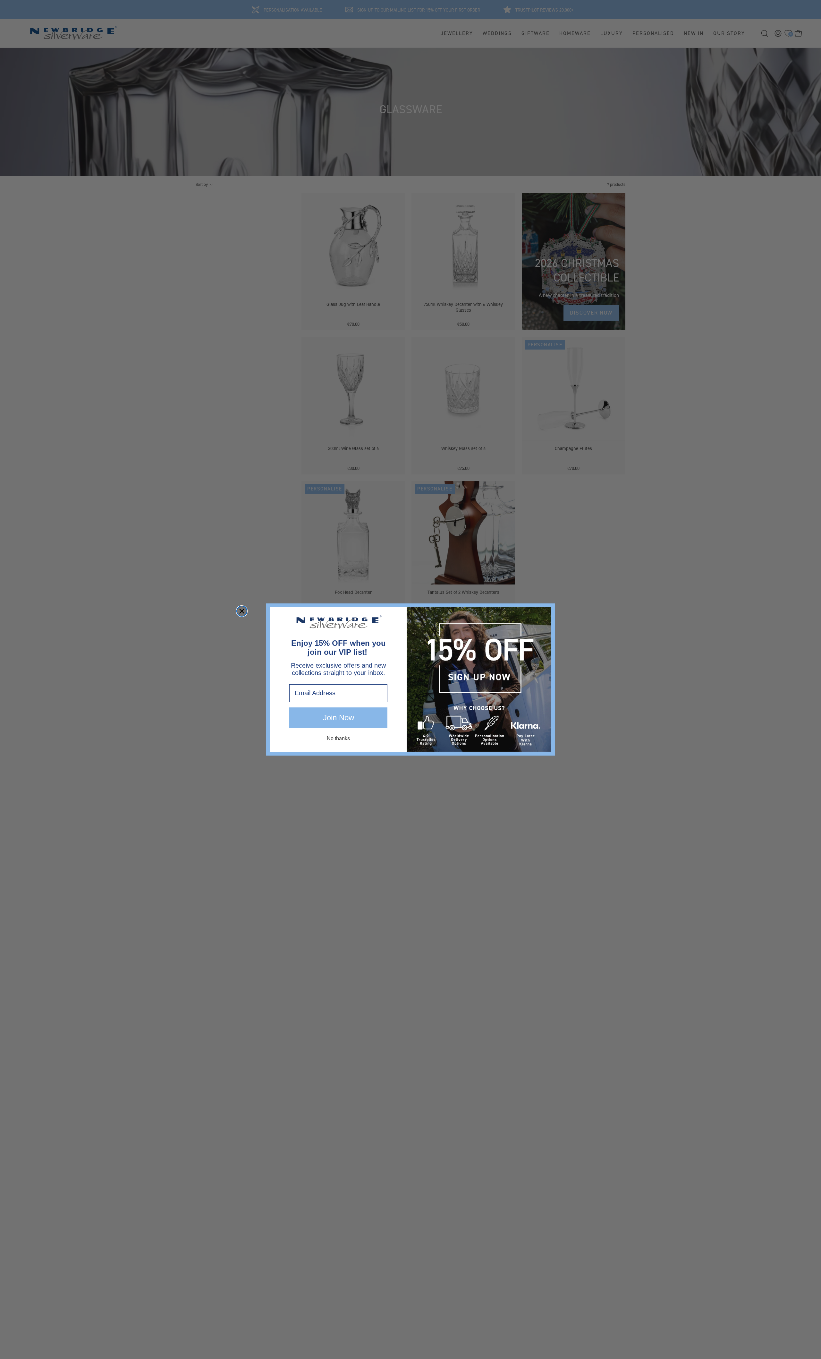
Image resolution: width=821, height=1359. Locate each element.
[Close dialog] (242, 611)
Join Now (338, 717)
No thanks (338, 738)
